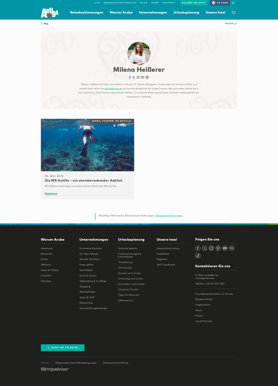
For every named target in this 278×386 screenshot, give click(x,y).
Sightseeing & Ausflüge (92, 280)
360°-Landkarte (166, 264)
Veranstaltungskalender (93, 308)
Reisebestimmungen (86, 12)
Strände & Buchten (90, 248)
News (155, 3)
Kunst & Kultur (88, 275)
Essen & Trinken (50, 269)
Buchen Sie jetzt (194, 3)
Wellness (46, 264)
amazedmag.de (113, 88)
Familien (46, 275)
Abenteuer (47, 248)
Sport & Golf (86, 297)
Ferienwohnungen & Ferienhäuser (129, 255)
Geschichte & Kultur (168, 248)
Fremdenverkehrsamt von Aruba (214, 293)
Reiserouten (86, 302)
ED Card (222, 3)
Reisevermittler (204, 299)
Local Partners (203, 321)
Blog (144, 3)
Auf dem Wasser (88, 253)
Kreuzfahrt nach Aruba (131, 283)
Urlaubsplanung (186, 12)
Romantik (46, 253)
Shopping (84, 286)
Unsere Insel (215, 12)
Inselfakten (163, 253)
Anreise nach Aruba (129, 273)
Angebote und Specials (120, 3)
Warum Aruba (121, 12)
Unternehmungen (153, 12)
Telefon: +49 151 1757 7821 (210, 283)
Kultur (44, 259)
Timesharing (125, 262)
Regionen (162, 259)
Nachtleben (86, 269)
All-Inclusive (125, 267)
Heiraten (46, 280)
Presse (199, 315)
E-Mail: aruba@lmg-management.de (207, 276)
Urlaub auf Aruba (128, 289)
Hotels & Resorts (127, 248)
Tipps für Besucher (128, 294)
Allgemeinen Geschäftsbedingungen (76, 362)
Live (96, 3)
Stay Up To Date (65, 347)
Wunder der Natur (89, 259)
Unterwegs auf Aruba (130, 278)
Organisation (203, 304)
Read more (51, 193)
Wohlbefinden (87, 291)
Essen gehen (86, 264)
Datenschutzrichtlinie (115, 362)
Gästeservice (125, 300)
